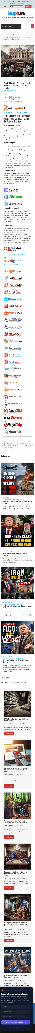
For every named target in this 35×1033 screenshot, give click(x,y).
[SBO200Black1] (13, 280)
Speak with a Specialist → (16, 1022)
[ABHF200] (13, 357)
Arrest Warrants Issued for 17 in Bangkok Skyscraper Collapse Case (15, 976)
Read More (9, 733)
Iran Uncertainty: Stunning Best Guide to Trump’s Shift (17, 607)
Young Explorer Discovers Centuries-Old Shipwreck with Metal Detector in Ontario (15, 822)
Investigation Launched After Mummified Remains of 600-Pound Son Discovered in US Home (16, 924)
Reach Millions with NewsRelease (13, 264)
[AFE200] (13, 364)
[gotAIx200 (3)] (13, 192)
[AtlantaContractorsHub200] (13, 343)
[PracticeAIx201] (13, 315)
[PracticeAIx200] (13, 392)
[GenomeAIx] (13, 301)
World (5, 81)
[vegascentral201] (13, 419)
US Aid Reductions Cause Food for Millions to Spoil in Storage (16, 720)
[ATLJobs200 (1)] (13, 378)
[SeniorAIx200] (13, 350)
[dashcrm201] (13, 412)
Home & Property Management (13, 102)
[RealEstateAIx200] (13, 399)
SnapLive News (19, 91)
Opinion (8, 500)
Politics (13, 500)
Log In (6, 6)
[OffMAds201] (13, 294)
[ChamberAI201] (13, 206)
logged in (11, 682)
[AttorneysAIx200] (13, 329)
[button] (32, 26)
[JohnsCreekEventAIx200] (13, 385)
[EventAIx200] (13, 287)
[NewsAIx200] (13, 336)
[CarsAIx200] (13, 308)
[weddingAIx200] (13, 406)
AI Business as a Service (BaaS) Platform (16, 112)
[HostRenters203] (13, 273)
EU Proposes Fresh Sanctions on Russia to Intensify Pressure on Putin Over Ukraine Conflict (15, 769)
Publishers (8, 26)
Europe (5, 498)
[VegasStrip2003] (13, 426)
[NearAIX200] (13, 433)
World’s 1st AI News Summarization (14, 254)
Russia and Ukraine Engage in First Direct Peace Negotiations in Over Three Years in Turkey (16, 873)
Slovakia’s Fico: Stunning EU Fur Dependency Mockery (16, 661)
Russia (17, 500)
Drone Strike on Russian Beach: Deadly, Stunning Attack (17, 502)
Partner (28, 6)
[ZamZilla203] (13, 199)
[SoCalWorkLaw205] (13, 322)
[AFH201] (13, 371)
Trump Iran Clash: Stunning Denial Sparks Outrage (15, 555)
